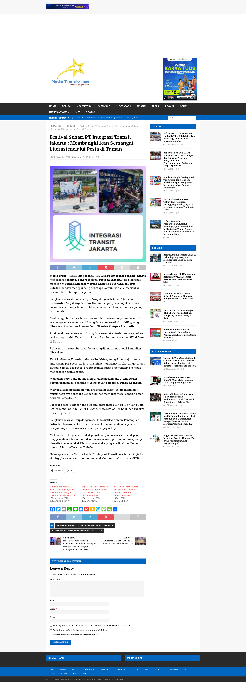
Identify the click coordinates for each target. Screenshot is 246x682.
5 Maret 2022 (170, 427)
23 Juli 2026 (169, 191)
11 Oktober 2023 (171, 405)
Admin (77, 157)
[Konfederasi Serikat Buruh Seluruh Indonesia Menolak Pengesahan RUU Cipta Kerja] (155, 296)
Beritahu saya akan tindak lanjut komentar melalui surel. (81, 630)
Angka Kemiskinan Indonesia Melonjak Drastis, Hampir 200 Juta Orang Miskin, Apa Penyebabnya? (179, 439)
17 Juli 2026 (169, 237)
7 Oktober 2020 (171, 302)
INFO (77, 112)
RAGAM (169, 106)
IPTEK (155, 106)
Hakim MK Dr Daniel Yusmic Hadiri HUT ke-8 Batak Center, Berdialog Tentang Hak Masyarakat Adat (179, 137)
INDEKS (64, 674)
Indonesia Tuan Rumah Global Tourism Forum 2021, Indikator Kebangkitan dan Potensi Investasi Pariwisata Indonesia (179, 362)
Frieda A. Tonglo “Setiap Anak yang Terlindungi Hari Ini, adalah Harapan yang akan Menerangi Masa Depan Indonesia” (178, 182)
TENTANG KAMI (79, 674)
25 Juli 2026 (169, 169)
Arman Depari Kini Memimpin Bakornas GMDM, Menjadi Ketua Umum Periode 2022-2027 (179, 278)
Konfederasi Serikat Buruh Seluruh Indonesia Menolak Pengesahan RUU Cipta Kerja (178, 296)
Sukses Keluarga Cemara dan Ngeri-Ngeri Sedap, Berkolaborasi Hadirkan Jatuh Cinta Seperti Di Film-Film (178, 398)
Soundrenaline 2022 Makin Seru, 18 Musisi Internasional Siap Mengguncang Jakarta (178, 380)
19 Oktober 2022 (171, 321)
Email (53, 609)
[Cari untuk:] (182, 118)
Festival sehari (66, 525)
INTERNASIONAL (59, 112)
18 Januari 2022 (171, 341)
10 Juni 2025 (169, 447)
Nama (53, 600)
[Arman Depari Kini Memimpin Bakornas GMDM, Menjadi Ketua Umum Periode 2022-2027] (155, 277)
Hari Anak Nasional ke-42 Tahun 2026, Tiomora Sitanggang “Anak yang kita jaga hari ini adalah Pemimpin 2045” (178, 204)
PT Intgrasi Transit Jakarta (97, 525)
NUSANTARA (84, 106)
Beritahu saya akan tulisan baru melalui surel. (76, 635)
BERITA (66, 106)
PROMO (90, 112)
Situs (52, 617)
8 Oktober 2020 (171, 266)
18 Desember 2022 (61, 157)
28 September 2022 (172, 386)
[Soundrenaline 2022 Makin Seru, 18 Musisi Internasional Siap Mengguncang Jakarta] (155, 380)
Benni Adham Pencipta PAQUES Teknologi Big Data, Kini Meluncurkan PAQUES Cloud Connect (179, 259)
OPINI (183, 106)
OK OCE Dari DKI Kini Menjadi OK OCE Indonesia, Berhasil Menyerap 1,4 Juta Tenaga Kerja (178, 314)
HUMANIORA (123, 106)
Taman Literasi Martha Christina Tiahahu (77, 531)
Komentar (55, 579)
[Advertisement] (123, 34)
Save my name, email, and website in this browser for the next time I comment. (92, 625)
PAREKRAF (104, 106)
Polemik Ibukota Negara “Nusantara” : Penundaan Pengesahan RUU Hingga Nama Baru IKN (179, 333)
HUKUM (141, 106)
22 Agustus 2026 (171, 144)
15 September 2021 (172, 369)
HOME (52, 106)
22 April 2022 (170, 285)
